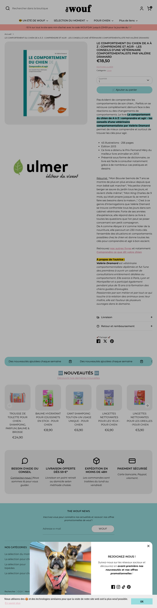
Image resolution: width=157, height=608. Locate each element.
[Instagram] (118, 587)
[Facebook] (113, 587)
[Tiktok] (123, 587)
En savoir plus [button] (12, 603)
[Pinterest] (129, 587)
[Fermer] (148, 545)
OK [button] (142, 601)
